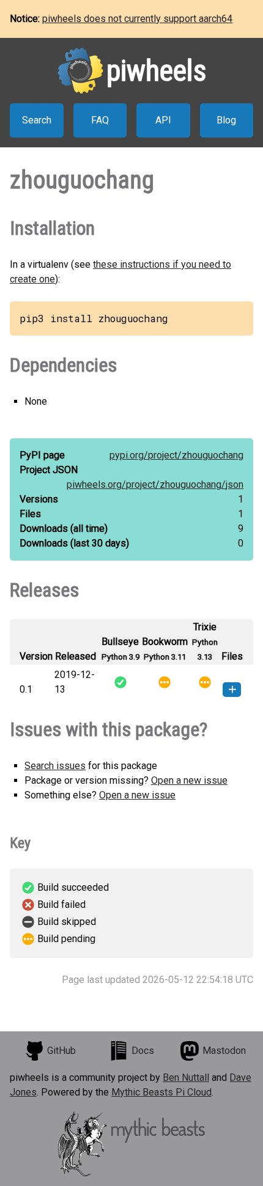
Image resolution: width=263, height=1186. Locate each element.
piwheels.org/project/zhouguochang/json (155, 484)
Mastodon (224, 1050)
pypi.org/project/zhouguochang (176, 455)
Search (36, 120)
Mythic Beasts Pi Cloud (161, 1092)
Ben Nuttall (186, 1077)
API (163, 120)
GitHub (61, 1050)
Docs (143, 1050)
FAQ (100, 120)
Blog (226, 120)
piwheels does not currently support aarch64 (137, 18)
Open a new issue (189, 780)
